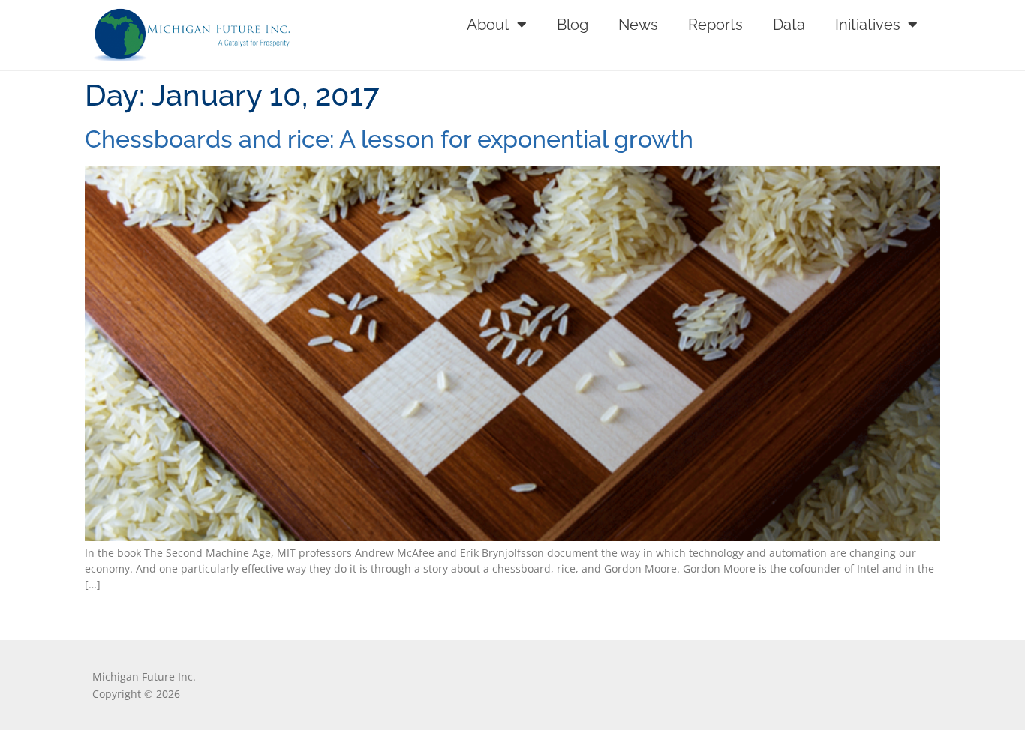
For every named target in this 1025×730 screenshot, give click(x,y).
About (488, 25)
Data (789, 25)
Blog (572, 25)
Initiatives (867, 25)
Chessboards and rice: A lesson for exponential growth (389, 139)
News (638, 25)
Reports (715, 25)
